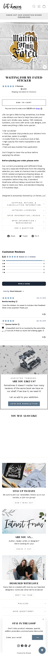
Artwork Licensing (24, 210)
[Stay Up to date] (24, 475)
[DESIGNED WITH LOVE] (24, 567)
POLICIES (23, 603)
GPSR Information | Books (24, 215)
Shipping (15, 92)
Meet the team (24, 595)
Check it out (24, 549)
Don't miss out (24, 503)
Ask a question (24, 228)
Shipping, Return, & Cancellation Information (24, 204)
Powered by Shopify (24, 653)
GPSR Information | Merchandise (24, 222)
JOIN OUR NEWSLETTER (24, 404)
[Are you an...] (24, 521)
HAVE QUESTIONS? (23, 611)
